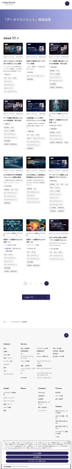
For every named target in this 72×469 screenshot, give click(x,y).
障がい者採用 (59, 399)
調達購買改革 (40, 351)
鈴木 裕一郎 (16, 248)
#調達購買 (30, 79)
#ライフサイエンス (9, 196)
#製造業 (52, 70)
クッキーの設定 (13, 448)
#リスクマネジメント (33, 145)
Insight (6, 388)
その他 (57, 437)
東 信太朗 (8, 186)
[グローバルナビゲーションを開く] (67, 3)
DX (21, 354)
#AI (5, 78)
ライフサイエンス (8, 374)
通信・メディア (8, 358)
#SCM (37, 135)
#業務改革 (7, 203)
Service (24, 344)
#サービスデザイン (55, 77)
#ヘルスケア (30, 195)
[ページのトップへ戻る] (66, 335)
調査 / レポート (8, 404)
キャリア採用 (59, 396)
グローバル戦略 (25, 361)
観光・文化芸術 (57, 348)
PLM (38, 354)
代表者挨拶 (41, 396)
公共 (5, 371)
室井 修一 (8, 74)
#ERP (14, 78)
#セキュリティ (8, 88)
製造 (5, 348)
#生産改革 (53, 211)
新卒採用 (57, 392)
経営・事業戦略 (25, 348)
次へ (46, 283)
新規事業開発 (24, 351)
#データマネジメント (10, 91)
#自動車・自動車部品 (56, 87)
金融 (5, 367)
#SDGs (29, 138)
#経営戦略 (53, 84)
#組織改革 (61, 211)
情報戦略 (39, 366)
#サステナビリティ (38, 138)
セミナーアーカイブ (9, 401)
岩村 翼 (30, 72)
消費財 (5, 351)
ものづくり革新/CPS (42, 356)
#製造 (66, 142)
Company (42, 388)
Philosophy (41, 392)
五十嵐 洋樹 (54, 249)
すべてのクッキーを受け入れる (37, 461)
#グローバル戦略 (55, 74)
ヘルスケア (7, 364)
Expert (23, 388)
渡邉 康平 (54, 67)
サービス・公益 (8, 361)
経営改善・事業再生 (58, 351)
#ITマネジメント (9, 85)
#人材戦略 (53, 207)
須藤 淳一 (8, 124)
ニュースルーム (42, 410)
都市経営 (55, 354)
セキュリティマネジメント (44, 368)
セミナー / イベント (9, 398)
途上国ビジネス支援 (58, 356)
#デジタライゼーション (57, 259)
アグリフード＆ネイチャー (44, 378)
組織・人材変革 (25, 366)
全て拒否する (37, 457)
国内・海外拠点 (42, 407)
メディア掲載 (7, 407)
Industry (7, 344)
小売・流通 (7, 355)
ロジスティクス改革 (42, 348)
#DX (9, 78)
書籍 (5, 410)
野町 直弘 (31, 131)
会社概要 (40, 399)
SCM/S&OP (24, 378)
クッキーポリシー (38, 448)
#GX (66, 184)
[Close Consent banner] (69, 442)
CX (21, 373)
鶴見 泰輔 (9, 251)
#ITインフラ (8, 81)
